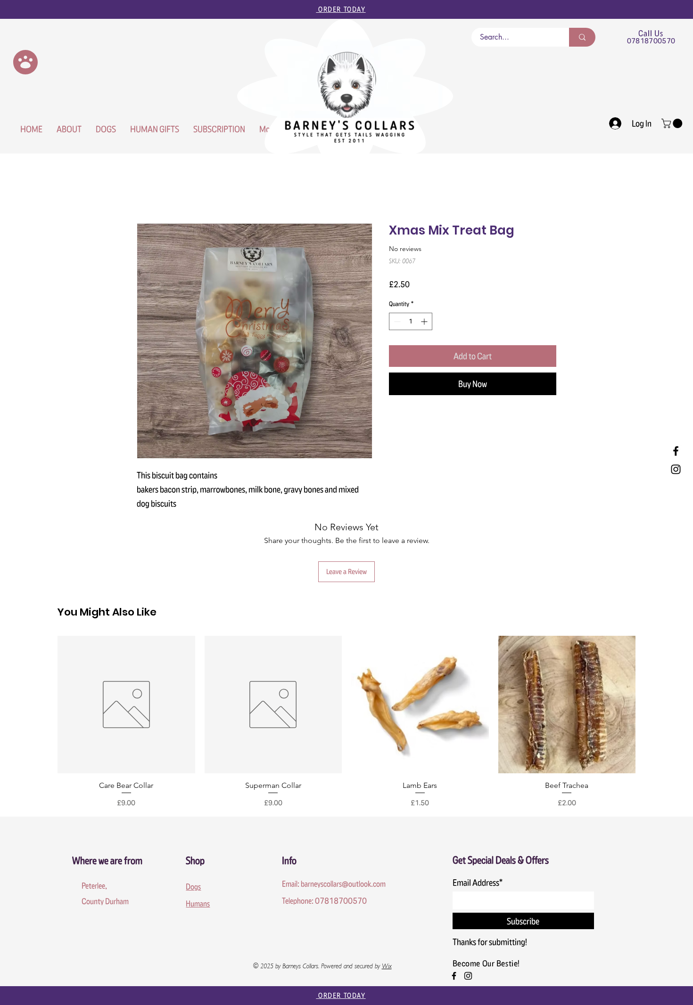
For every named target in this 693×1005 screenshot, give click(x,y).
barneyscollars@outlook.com (343, 884)
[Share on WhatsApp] (431, 421)
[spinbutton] (410, 321)
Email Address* (478, 882)
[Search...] (582, 37)
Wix (387, 967)
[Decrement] (396, 321)
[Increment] (425, 321)
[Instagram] (675, 469)
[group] (346, 722)
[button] (673, 123)
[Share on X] (448, 421)
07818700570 (651, 40)
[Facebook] (675, 451)
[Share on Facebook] (395, 421)
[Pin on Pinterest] (413, 421)
